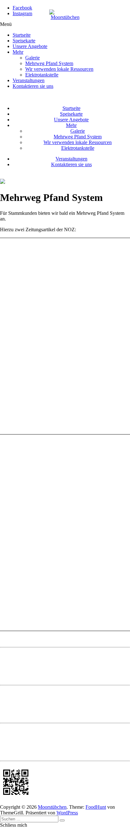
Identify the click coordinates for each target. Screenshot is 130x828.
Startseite (22, 35)
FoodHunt (96, 807)
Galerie (32, 57)
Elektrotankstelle (41, 74)
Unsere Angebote (30, 46)
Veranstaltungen (28, 80)
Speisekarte (24, 40)
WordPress (67, 812)
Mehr (18, 52)
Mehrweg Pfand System (49, 63)
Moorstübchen (52, 807)
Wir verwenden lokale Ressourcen (59, 69)
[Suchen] (62, 820)
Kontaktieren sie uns (33, 86)
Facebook (22, 7)
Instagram (22, 13)
